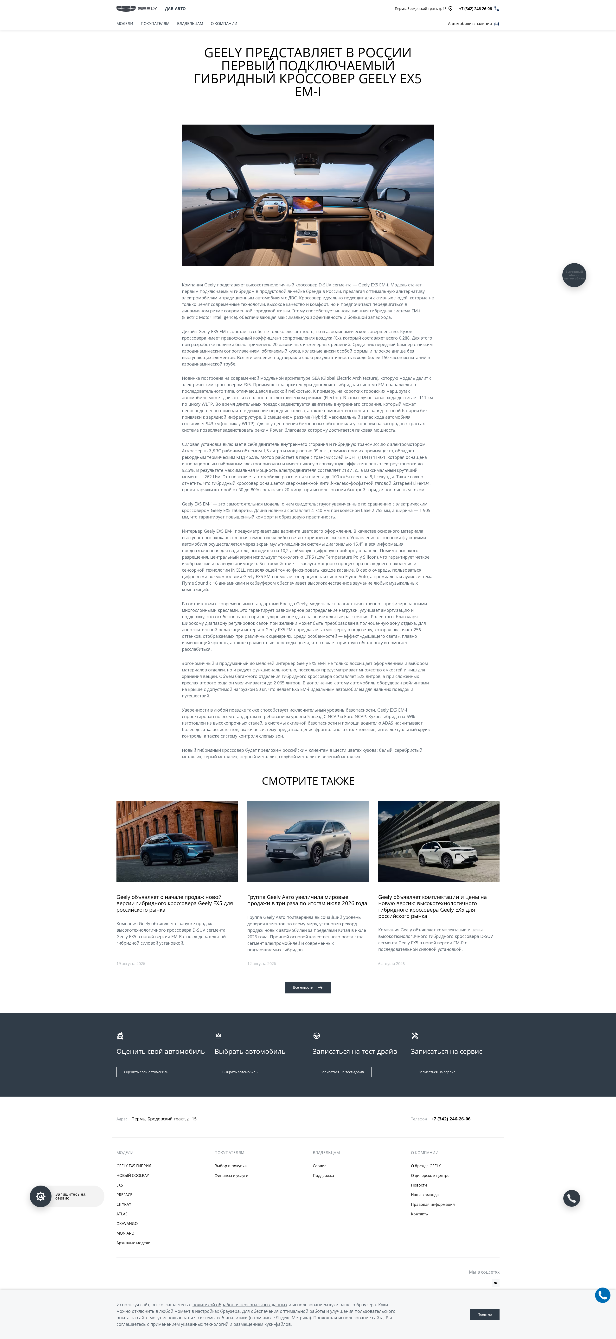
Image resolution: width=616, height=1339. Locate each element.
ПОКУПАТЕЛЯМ (155, 23)
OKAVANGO (127, 1223)
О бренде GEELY (426, 1165)
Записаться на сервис (437, 1072)
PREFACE (124, 1194)
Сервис (319, 1165)
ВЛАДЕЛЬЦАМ (190, 23)
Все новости (303, 987)
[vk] (496, 1283)
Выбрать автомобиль (239, 1072)
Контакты (420, 1214)
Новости (419, 1185)
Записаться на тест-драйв (342, 1072)
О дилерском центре (430, 1175)
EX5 (119, 1185)
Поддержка (323, 1175)
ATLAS (122, 1214)
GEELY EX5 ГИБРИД (133, 1165)
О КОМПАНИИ (224, 23)
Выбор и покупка (231, 1165)
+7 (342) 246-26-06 (451, 1119)
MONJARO (125, 1233)
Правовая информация (433, 1204)
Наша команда (425, 1194)
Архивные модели (133, 1242)
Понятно (485, 1314)
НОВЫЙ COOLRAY (132, 1175)
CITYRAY (123, 1204)
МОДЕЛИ (124, 23)
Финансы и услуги (231, 1175)
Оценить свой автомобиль (146, 1072)
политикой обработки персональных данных (239, 1304)
